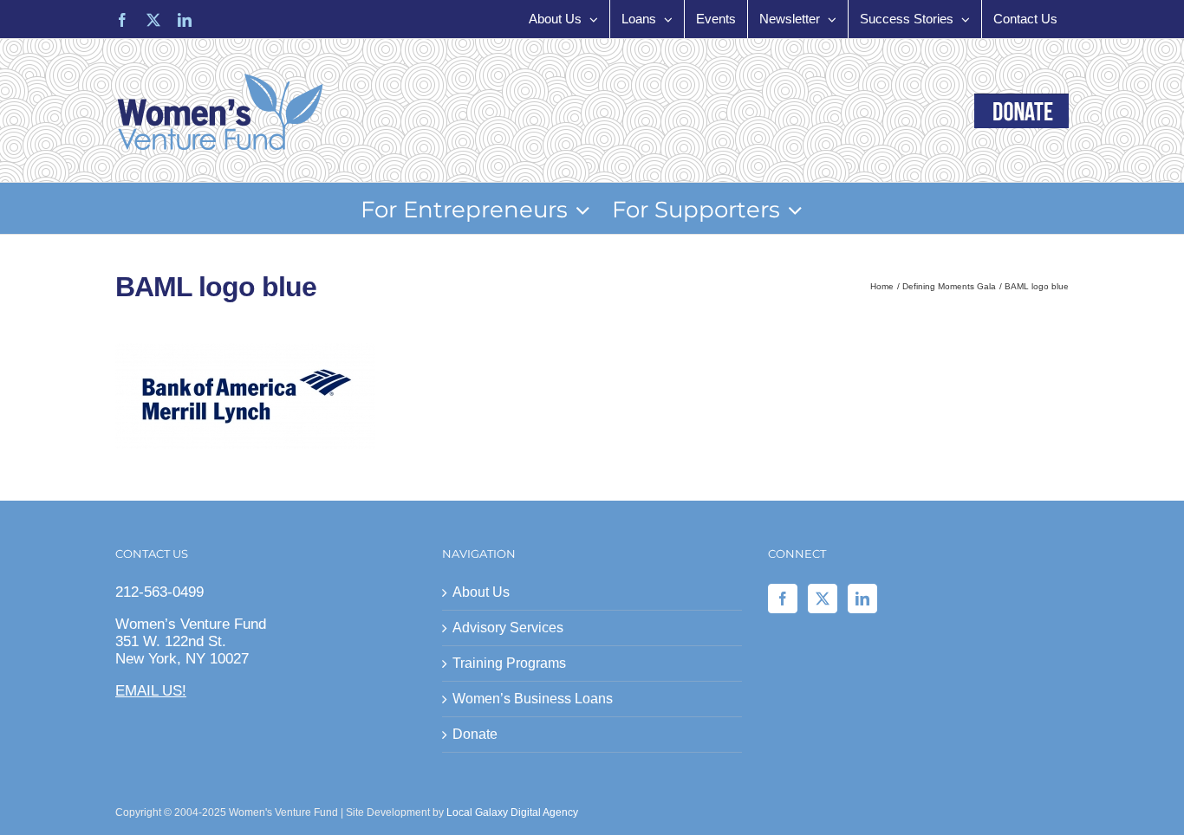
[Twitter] (822, 598)
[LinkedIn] (862, 598)
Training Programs (509, 663)
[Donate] (1021, 111)
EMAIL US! (150, 691)
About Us (481, 592)
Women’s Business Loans (532, 698)
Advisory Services (507, 627)
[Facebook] (782, 598)
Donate (475, 734)
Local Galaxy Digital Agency (512, 812)
